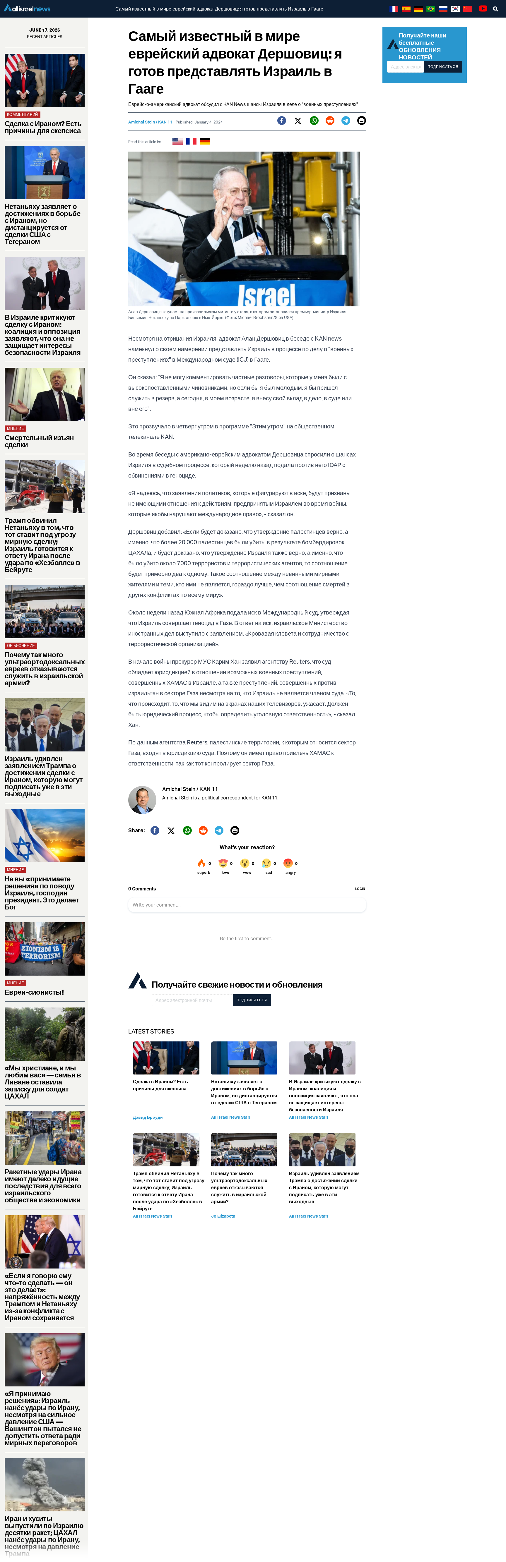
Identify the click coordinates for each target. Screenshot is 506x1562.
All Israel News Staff (231, 1117)
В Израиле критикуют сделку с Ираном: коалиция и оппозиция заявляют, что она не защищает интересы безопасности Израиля (43, 335)
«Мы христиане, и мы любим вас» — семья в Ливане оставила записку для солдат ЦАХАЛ (43, 1081)
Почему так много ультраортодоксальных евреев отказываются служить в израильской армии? (45, 668)
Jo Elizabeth (223, 1215)
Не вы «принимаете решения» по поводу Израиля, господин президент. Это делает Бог (42, 892)
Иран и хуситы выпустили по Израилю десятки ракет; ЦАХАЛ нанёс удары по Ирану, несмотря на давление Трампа (44, 1536)
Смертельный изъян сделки (39, 441)
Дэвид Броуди (148, 1117)
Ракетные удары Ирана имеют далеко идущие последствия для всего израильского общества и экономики (43, 1185)
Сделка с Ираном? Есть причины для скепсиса (43, 127)
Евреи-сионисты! (34, 992)
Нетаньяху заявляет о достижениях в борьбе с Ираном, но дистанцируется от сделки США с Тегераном (42, 224)
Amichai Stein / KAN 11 (150, 121)
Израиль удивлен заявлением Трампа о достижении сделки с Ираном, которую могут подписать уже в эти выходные (44, 776)
